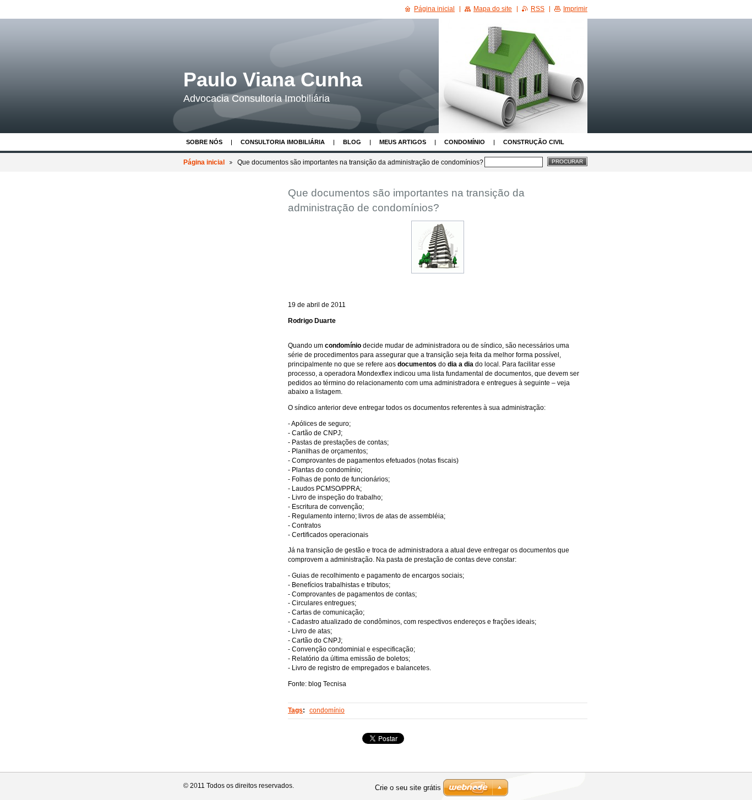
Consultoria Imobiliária (283, 142)
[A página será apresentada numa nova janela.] (437, 247)
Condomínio (464, 142)
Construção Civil (533, 142)
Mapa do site (492, 9)
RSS (537, 9)
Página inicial (204, 162)
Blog (352, 142)
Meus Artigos (402, 142)
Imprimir (575, 9)
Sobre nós (204, 142)
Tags (295, 710)
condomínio (327, 710)
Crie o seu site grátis (408, 787)
